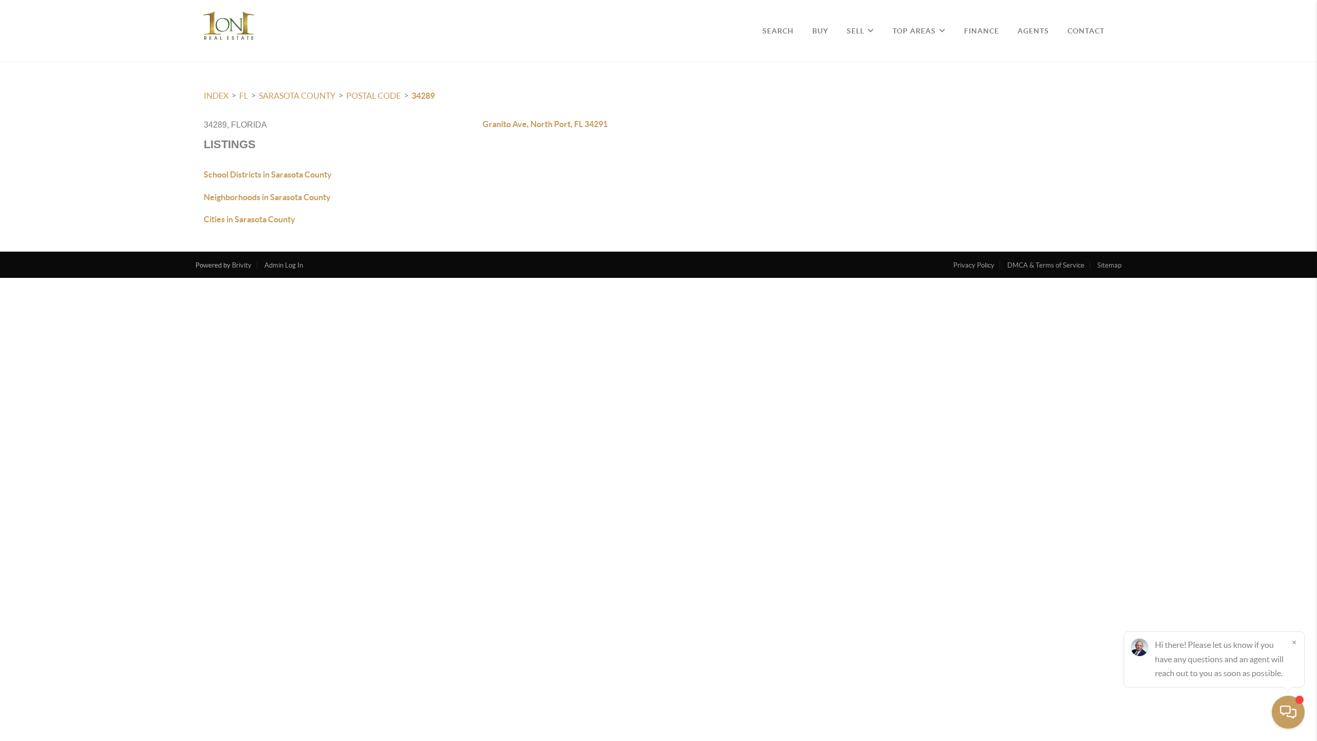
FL (243, 95)
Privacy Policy (973, 265)
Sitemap (1109, 265)
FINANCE (981, 31)
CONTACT (1086, 31)
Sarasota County (297, 95)
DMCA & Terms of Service (1045, 265)
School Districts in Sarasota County (268, 174)
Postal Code (373, 95)
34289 (423, 95)
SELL (855, 31)
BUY (820, 31)
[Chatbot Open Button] (1288, 712)
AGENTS (1033, 31)
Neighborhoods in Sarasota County (267, 197)
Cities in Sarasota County (249, 219)
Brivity (242, 265)
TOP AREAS (914, 31)
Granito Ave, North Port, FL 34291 (545, 124)
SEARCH (778, 31)
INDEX (216, 95)
